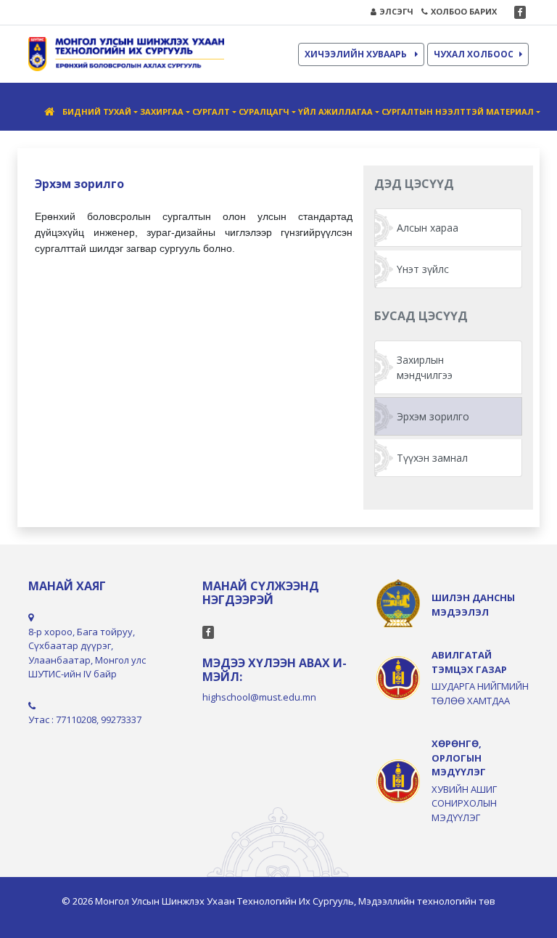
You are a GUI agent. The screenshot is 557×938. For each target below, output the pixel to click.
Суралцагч (264, 111)
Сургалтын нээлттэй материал (457, 111)
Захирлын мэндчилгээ (425, 367)
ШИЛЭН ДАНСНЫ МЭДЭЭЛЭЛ (473, 605)
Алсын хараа (427, 227)
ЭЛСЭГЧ (396, 11)
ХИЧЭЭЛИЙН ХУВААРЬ (357, 54)
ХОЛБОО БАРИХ (464, 11)
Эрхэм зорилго (433, 416)
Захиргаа (161, 111)
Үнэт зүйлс (423, 269)
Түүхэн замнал (432, 458)
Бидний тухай (96, 111)
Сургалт (211, 111)
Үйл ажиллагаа (335, 111)
